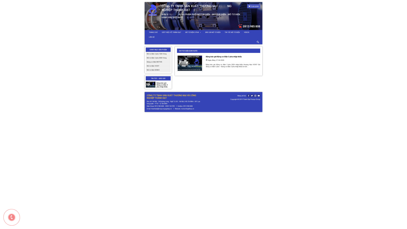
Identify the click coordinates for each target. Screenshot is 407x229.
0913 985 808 (251, 26)
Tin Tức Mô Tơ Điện (232, 32)
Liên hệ (152, 37)
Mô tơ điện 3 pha (192, 32)
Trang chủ (153, 32)
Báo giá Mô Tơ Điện (212, 32)
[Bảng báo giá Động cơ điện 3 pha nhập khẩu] (150, 85)
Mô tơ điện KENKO (153, 70)
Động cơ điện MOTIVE (154, 62)
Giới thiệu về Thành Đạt (171, 32)
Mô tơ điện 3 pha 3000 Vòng (157, 58)
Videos (246, 32)
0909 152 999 (170, 106)
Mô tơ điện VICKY (153, 66)
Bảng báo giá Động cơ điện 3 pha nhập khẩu (162, 85)
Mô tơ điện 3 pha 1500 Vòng (157, 54)
